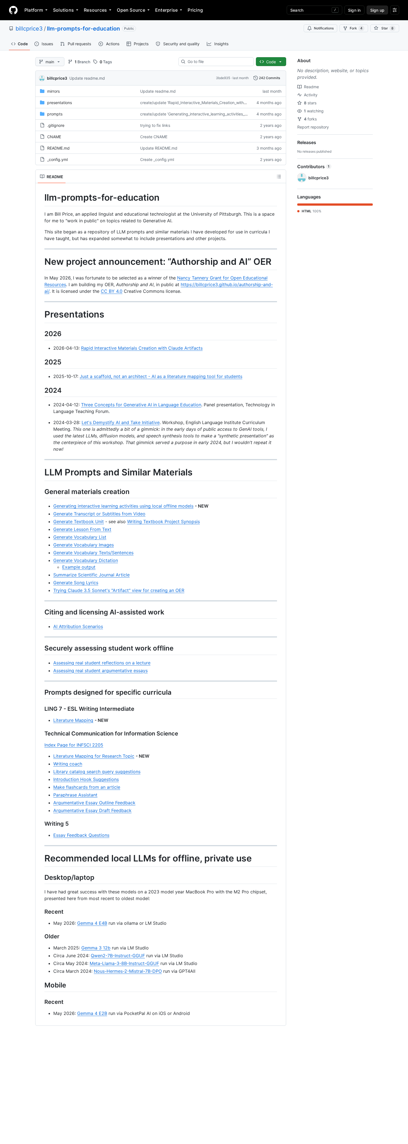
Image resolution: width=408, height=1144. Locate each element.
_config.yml (57, 159)
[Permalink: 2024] (40, 390)
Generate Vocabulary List (79, 537)
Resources (95, 10)
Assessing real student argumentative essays (100, 670)
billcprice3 (29, 28)
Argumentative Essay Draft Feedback (92, 810)
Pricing (195, 10)
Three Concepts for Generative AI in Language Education (141, 404)
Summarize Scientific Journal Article (91, 575)
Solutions (63, 10)
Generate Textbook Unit (78, 521)
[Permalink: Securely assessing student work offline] (40, 648)
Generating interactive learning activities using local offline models (123, 506)
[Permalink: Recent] (40, 912)
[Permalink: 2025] (40, 362)
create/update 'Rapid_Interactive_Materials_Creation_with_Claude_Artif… (205, 102)
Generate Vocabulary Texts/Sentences (93, 552)
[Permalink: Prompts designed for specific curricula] (40, 692)
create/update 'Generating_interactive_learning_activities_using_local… (204, 114)
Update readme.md (87, 78)
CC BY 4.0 (111, 291)
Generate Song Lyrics (75, 582)
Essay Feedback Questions (81, 835)
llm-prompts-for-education (83, 28)
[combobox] (218, 61)
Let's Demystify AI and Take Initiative (121, 422)
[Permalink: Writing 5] (40, 824)
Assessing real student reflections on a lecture (101, 663)
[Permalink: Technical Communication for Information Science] (40, 733)
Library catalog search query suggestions (96, 771)
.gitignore (55, 125)
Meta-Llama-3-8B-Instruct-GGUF (124, 963)
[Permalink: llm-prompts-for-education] (40, 197)
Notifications (324, 28)
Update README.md (158, 148)
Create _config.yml (157, 159)
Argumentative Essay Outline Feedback (94, 802)
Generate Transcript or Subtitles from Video (99, 513)
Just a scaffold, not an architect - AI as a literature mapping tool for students (161, 376)
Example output (78, 567)
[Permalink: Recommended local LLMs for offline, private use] (40, 858)
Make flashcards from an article (86, 787)
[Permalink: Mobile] (40, 985)
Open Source (131, 10)
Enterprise (166, 10)
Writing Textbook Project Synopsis (163, 521)
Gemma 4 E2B (92, 1013)
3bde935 (223, 78)
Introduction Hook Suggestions (86, 779)
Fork (356, 28)
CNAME (54, 136)
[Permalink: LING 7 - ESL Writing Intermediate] (40, 709)
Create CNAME (153, 136)
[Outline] (279, 176)
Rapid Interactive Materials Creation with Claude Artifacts (142, 348)
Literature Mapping (73, 720)
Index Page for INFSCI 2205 (73, 745)
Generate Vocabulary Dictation (85, 560)
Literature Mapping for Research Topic (93, 756)
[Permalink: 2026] (40, 333)
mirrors (53, 91)
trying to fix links (155, 125)
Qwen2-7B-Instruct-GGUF (118, 955)
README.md (58, 148)
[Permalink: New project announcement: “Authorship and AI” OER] (40, 262)
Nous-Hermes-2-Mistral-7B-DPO (128, 971)
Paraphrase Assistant (75, 795)
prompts (54, 114)
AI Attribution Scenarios (78, 626)
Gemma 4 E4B (92, 923)
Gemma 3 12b (95, 948)
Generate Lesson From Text (82, 529)
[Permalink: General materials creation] (40, 491)
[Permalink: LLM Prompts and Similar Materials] (40, 473)
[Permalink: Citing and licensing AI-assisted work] (40, 612)
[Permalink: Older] (40, 937)
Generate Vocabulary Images (83, 545)
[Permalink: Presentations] (40, 315)
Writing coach (67, 764)
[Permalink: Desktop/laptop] (40, 877)
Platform (33, 10)
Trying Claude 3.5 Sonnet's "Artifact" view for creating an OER (118, 590)
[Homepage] (13, 10)
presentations (59, 102)
